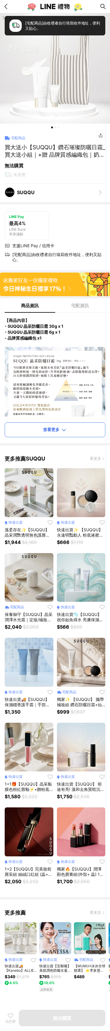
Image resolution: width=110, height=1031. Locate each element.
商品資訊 (30, 305)
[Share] (100, 135)
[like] (50, 522)
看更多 (95, 458)
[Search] (103, 6)
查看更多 (51, 429)
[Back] (7, 6)
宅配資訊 (80, 305)
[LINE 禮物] (55, 6)
